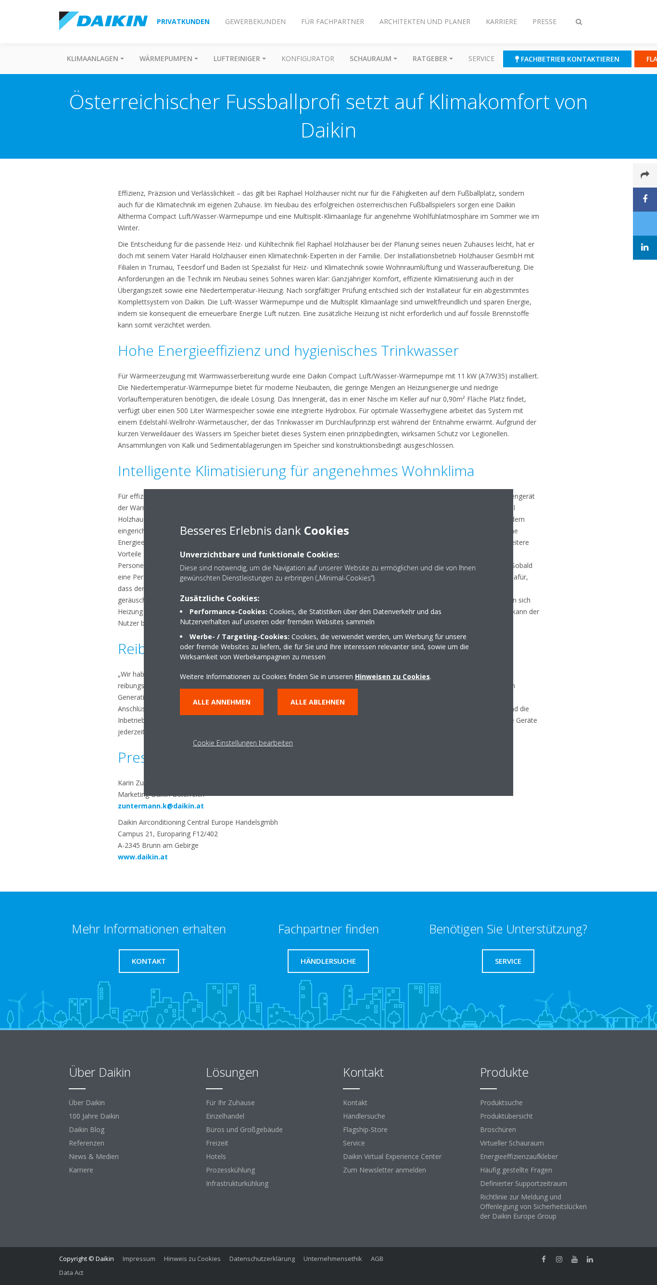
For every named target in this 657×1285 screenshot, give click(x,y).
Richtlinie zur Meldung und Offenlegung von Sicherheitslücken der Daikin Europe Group (533, 1206)
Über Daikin (87, 1102)
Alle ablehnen (318, 701)
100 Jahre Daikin (94, 1116)
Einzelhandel (225, 1116)
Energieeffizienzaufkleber (519, 1156)
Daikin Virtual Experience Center (392, 1156)
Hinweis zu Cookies (192, 1258)
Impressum (139, 1258)
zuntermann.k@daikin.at (161, 805)
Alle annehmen (222, 701)
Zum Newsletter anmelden (384, 1169)
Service (481, 58)
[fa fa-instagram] (559, 1259)
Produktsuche (501, 1102)
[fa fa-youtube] (574, 1259)
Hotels (216, 1156)
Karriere (81, 1169)
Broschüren (498, 1129)
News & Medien (94, 1156)
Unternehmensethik (332, 1258)
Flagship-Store (365, 1129)
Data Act (71, 1272)
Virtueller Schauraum (512, 1142)
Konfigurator (307, 58)
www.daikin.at (143, 856)
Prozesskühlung (230, 1169)
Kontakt (355, 1102)
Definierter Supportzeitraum (523, 1183)
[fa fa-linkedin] (590, 1259)
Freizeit (217, 1142)
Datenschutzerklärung (262, 1258)
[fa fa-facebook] (544, 1259)
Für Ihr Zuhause (230, 1102)
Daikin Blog (86, 1129)
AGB (377, 1258)
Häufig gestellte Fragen (516, 1169)
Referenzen (86, 1142)
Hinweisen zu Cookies (392, 676)
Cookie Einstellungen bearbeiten (243, 742)
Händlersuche (364, 1116)
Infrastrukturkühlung (237, 1183)
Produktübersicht (506, 1116)
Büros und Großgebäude (244, 1129)
